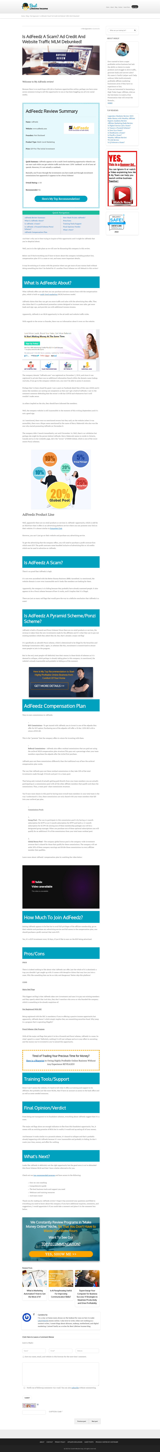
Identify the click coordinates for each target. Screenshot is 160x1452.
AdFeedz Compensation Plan (36, 232)
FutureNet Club (56, 528)
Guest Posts (127, 7)
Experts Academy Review (117, 121)
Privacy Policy (60, 1442)
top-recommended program (44, 1175)
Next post (95, 1421)
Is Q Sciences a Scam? (116, 142)
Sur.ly (120, 228)
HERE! (110, 103)
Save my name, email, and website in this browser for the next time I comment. (56, 1356)
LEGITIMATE (43, 1320)
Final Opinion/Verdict (71, 227)
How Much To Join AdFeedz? (74, 217)
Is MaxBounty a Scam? (116, 133)
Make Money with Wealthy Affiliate (121, 118)
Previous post (81, 1421)
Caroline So (96, 28)
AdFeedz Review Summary (35, 217)
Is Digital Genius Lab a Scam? (119, 125)
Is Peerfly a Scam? (115, 135)
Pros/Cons (67, 220)
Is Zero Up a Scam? (115, 130)
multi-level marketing (48, 294)
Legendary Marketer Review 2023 (120, 116)
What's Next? (68, 230)
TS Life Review (113, 140)
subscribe (75, 1388)
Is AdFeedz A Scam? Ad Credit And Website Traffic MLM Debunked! (53, 39)
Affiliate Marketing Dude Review (120, 123)
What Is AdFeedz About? (34, 220)
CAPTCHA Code (55, 1411)
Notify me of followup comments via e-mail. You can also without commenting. (61, 1388)
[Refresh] (38, 1404)
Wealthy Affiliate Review (117, 137)
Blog (116, 7)
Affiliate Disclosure (74, 1442)
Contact (120, 7)
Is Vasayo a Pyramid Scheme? (119, 128)
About (112, 7)
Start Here (134, 7)
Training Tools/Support (72, 223)
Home (107, 7)
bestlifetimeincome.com (116, 223)
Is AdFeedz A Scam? (32, 223)
